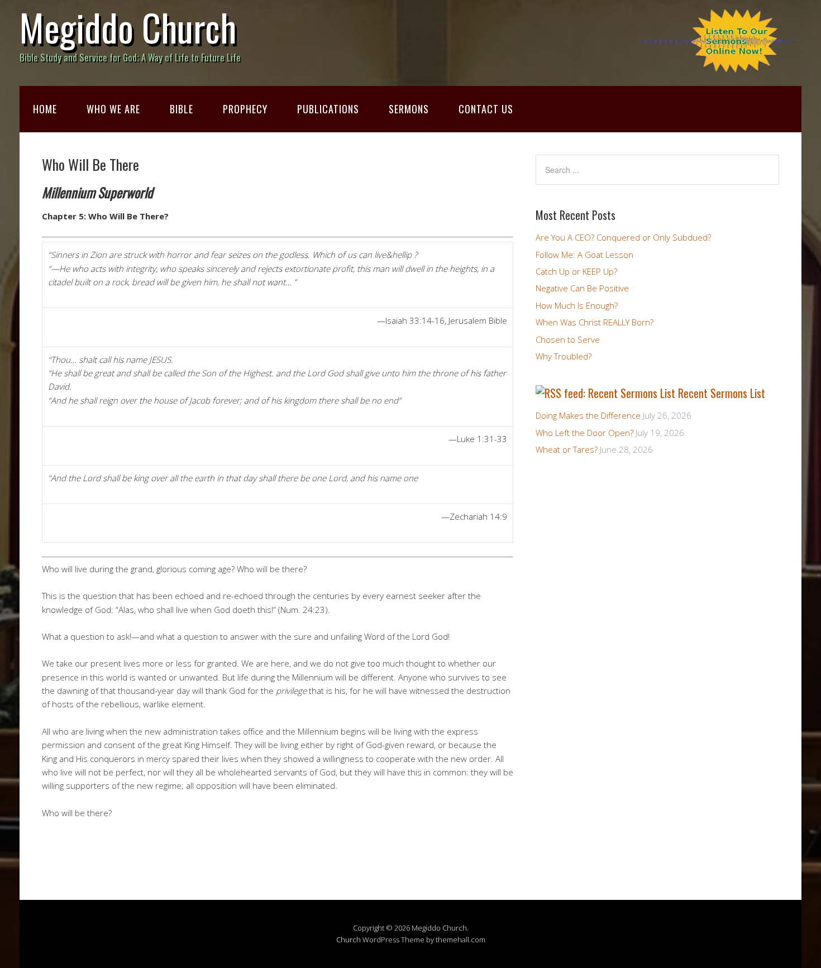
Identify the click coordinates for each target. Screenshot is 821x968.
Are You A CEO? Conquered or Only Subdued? (623, 237)
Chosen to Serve (568, 339)
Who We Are (113, 109)
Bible (181, 109)
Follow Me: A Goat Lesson (584, 254)
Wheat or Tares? (567, 449)
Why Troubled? (563, 356)
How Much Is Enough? (577, 305)
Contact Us (486, 109)
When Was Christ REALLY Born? (594, 322)
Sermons (409, 109)
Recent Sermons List (721, 393)
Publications (328, 109)
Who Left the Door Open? (584, 432)
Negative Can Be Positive (582, 288)
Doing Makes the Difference (588, 415)
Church (348, 940)
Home (45, 109)
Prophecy (245, 109)
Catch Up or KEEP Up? (576, 271)
